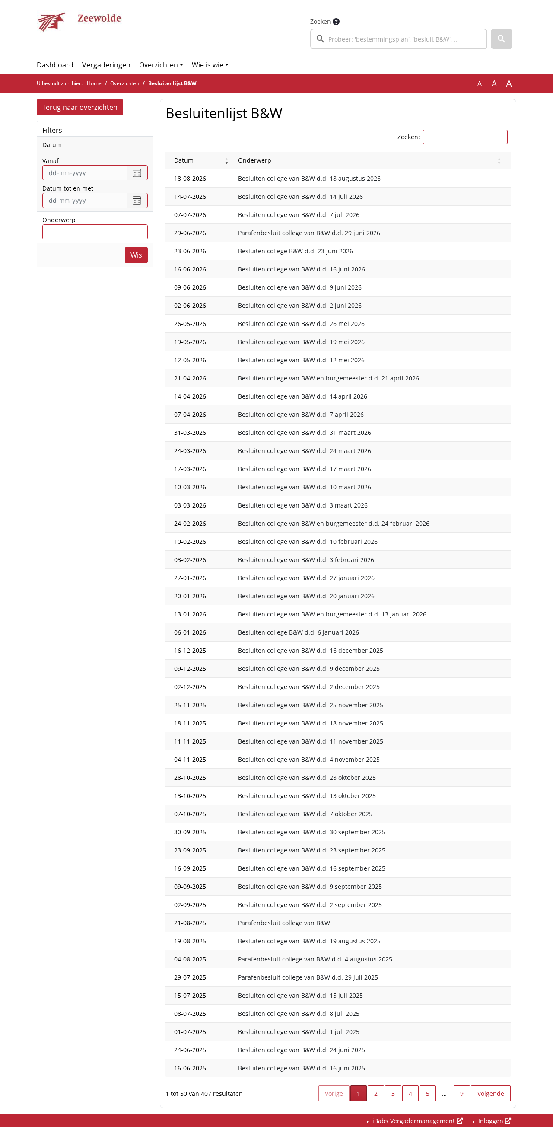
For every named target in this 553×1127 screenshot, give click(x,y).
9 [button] (462, 1093)
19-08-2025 (190, 941)
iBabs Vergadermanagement (414, 1121)
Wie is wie (207, 65)
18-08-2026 (190, 178)
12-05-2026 (190, 360)
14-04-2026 (190, 396)
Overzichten (158, 65)
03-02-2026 (190, 560)
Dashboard (55, 65)
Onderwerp (59, 220)
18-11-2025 (190, 723)
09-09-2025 (190, 886)
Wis (136, 255)
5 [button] (427, 1093)
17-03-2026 (190, 469)
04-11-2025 (190, 759)
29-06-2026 (190, 233)
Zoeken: (408, 137)
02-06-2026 (190, 305)
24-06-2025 (190, 1050)
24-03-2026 (190, 451)
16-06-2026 (190, 269)
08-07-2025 (190, 1013)
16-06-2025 (190, 1068)
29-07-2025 (190, 977)
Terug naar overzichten (80, 107)
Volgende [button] (490, 1093)
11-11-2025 (190, 741)
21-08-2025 (190, 923)
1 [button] (362, 1093)
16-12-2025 (190, 650)
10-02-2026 (190, 541)
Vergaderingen (106, 65)
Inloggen (491, 1121)
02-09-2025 (190, 904)
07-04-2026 (190, 414)
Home (94, 83)
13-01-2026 (190, 614)
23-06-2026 (190, 251)
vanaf (50, 160)
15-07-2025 (190, 995)
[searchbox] (398, 39)
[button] (501, 39)
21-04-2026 (190, 378)
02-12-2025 (190, 687)
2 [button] (376, 1093)
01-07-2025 (190, 1032)
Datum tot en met (67, 188)
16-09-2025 (190, 868)
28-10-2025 (190, 777)
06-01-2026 (190, 632)
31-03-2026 (190, 432)
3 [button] (393, 1093)
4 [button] (410, 1093)
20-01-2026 (190, 596)
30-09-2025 (190, 832)
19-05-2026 (190, 342)
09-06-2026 (190, 287)
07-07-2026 (190, 215)
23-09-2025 (190, 850)
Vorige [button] (334, 1093)
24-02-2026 (190, 523)
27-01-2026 (190, 578)
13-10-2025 (190, 796)
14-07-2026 (190, 196)
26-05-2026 (190, 323)
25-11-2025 (190, 705)
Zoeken (320, 21)
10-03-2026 (190, 487)
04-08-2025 (190, 959)
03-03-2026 (190, 505)
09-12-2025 (190, 668)
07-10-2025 (190, 814)
